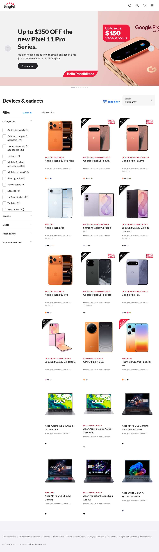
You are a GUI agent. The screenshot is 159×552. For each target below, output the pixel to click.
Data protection (9, 536)
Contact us (111, 536)
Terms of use (58, 536)
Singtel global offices (128, 536)
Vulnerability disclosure (29, 536)
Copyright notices (96, 536)
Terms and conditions (76, 536)
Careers (46, 536)
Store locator (146, 536)
